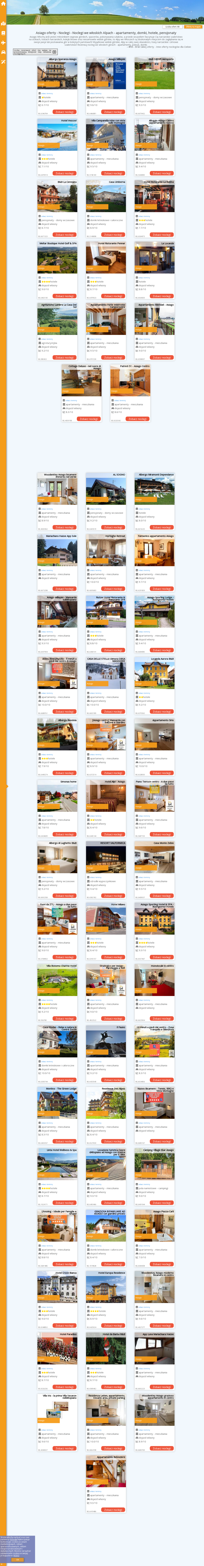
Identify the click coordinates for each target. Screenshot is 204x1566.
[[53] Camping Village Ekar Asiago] (155, 1164)
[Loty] (4, 43)
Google (13, 1539)
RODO (16, 1555)
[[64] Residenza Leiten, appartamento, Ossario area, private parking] (106, 1410)
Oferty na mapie (193, 26)
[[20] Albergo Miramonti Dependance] (155, 489)
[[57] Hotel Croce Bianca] (57, 1287)
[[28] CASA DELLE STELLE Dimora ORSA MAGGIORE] (106, 673)
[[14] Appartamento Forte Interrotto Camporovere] (106, 319)
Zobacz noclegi (64, 112)
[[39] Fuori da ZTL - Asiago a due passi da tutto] (57, 919)
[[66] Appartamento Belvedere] (106, 1471)
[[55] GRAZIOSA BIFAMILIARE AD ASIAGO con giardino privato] (106, 1226)
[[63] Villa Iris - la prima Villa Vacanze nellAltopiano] (57, 1410)
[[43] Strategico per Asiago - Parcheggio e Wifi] (106, 980)
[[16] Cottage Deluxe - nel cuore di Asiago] (82, 380)
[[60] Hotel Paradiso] (57, 1348)
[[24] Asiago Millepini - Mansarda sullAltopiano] (57, 612)
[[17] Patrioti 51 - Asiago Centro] (130, 380)
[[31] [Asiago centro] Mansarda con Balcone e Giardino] (106, 734)
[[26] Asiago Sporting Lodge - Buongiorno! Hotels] (155, 612)
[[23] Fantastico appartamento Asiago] (155, 550)
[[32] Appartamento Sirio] (155, 734)
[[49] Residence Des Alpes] (106, 1103)
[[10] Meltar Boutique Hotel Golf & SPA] (57, 258)
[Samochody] (4, 52)
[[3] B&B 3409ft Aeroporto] (155, 73)
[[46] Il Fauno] (106, 1041)
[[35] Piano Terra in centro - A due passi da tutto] (155, 796)
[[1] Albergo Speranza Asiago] (57, 73)
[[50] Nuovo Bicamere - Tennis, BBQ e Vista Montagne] (155, 1103)
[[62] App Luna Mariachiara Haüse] (155, 1348)
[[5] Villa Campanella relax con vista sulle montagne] (106, 135)
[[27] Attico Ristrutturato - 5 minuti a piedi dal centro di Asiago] (57, 673)
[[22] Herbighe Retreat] (106, 550)
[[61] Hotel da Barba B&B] (106, 1348)
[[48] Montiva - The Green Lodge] (57, 1103)
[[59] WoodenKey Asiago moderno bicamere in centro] (155, 1287)
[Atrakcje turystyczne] (4, 62)
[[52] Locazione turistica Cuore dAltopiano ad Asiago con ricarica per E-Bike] (106, 1164)
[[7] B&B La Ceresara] (57, 196)
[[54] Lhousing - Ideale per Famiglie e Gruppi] (57, 1226)
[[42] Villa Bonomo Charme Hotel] (57, 980)
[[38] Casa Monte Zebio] (155, 857)
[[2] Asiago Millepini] (106, 73)
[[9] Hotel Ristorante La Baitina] (155, 196)
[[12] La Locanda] (155, 258)
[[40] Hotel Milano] (106, 919)
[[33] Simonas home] (57, 796)
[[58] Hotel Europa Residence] (106, 1287)
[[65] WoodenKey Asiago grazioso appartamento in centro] (155, 1410)
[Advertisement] (106, 449)
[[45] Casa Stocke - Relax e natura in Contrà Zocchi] (57, 1041)
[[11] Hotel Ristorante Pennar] (106, 258)
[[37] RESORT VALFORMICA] (106, 857)
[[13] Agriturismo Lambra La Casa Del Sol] (57, 319)
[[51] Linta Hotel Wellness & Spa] (57, 1164)
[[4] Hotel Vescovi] (57, 135)
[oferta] (40, 97)
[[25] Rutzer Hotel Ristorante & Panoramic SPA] (106, 612)
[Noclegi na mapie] (4, 24)
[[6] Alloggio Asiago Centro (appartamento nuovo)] (155, 135)
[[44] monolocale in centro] (155, 980)
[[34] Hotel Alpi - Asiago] (106, 796)
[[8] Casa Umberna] (106, 196)
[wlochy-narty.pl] (4, 4)
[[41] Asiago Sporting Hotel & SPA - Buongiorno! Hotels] (155, 919)
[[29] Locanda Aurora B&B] (155, 673)
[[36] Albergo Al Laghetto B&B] (57, 857)
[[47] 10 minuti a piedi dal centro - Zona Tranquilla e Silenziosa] (155, 1041)
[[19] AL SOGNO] (106, 489)
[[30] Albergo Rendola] (57, 734)
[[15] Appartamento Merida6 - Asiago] (155, 319)
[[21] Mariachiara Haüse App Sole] (57, 550)
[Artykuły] (4, 33)
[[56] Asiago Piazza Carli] (155, 1226)
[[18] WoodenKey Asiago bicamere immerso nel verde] (57, 489)
